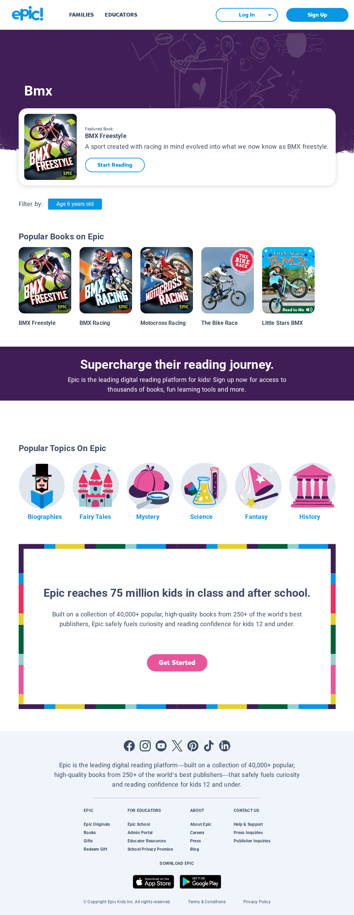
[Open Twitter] (177, 745)
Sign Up (317, 14)
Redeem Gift (95, 849)
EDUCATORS (121, 14)
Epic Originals (97, 824)
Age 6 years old (75, 204)
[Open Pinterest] (192, 745)
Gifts (88, 841)
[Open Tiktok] (208, 745)
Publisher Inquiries (252, 841)
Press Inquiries (248, 832)
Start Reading (114, 164)
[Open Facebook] (129, 745)
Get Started (177, 662)
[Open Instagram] (145, 745)
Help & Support (248, 824)
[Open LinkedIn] (224, 745)
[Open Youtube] (161, 745)
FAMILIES (81, 14)
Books (90, 832)
